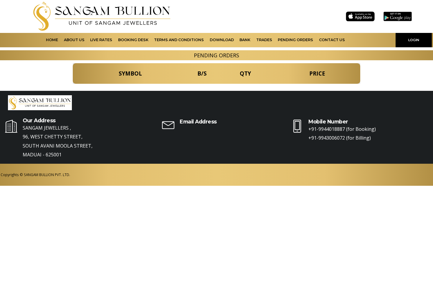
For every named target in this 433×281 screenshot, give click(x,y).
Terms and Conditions (179, 40)
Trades (264, 40)
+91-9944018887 (326, 129)
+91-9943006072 (326, 138)
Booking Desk (133, 40)
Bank (244, 40)
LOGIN (413, 40)
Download (222, 40)
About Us (74, 40)
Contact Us (332, 40)
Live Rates (101, 40)
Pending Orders (295, 40)
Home (52, 40)
